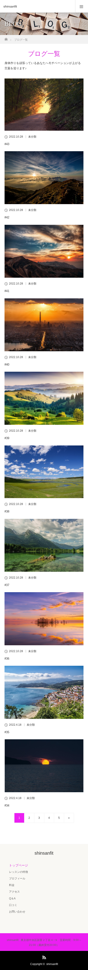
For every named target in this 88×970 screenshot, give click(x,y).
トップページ (18, 865)
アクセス (14, 891)
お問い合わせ (17, 911)
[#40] (44, 324)
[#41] (44, 251)
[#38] (44, 471)
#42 (7, 217)
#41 (7, 291)
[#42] (44, 177)
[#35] (44, 692)
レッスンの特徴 (18, 871)
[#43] (44, 104)
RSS (43, 956)
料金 (11, 885)
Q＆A (12, 898)
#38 (7, 511)
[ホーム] (6, 38)
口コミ (13, 905)
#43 (7, 144)
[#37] (44, 545)
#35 (7, 732)
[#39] (44, 398)
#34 (7, 805)
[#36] (44, 618)
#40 (7, 364)
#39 (7, 438)
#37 (7, 585)
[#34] (44, 765)
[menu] (81, 6)
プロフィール (17, 878)
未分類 (32, 136)
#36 (7, 658)
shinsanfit (10, 6)
